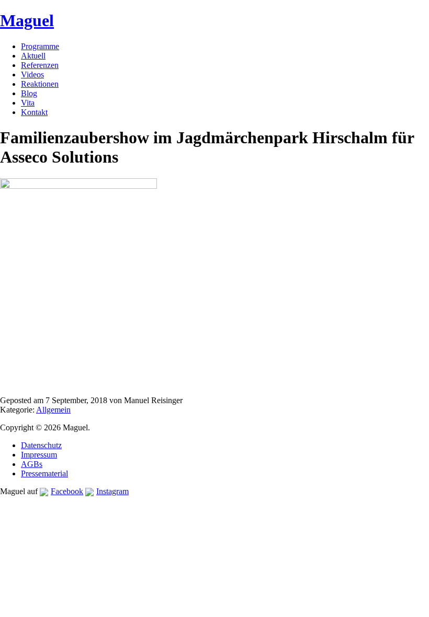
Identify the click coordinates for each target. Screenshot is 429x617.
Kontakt (34, 112)
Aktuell (33, 55)
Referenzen (40, 65)
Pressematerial (44, 473)
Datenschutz (41, 445)
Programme (40, 46)
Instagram (112, 491)
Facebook (67, 491)
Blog (29, 93)
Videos (32, 74)
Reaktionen (40, 83)
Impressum (39, 454)
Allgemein (53, 409)
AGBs (31, 464)
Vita (28, 102)
